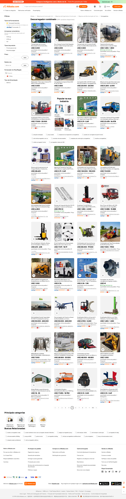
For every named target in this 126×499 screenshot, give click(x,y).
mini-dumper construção (98, 432)
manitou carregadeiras (100, 138)
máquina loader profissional (14, 440)
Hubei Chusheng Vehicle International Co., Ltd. (110, 214)
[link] (124, 482)
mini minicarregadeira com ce (40, 138)
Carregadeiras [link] (104, 16)
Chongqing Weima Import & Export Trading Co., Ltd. (64, 398)
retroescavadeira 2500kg (13, 436)
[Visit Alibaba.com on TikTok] (120, 472)
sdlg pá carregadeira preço (65, 432)
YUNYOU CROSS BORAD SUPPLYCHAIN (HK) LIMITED (64, 288)
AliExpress (38, 491)
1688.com (45, 491)
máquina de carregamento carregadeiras (69, 134)
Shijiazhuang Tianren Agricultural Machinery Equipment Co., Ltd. (87, 362)
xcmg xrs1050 (28, 436)
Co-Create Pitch (7, 455)
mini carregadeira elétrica (32, 440)
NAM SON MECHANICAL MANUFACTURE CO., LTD (41, 326)
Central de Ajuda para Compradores (86, 452)
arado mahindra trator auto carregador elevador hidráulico (39, 432)
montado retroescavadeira (59, 138)
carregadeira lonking (53, 436)
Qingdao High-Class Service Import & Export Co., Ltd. (64, 362)
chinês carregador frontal (39, 142)
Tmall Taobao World (54, 491)
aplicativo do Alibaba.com (90, 483)
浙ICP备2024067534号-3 (106, 496)
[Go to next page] (96, 407)
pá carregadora (89, 436)
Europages (88, 491)
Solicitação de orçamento (59, 455)
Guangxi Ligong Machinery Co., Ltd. (109, 290)
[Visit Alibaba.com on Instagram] (113, 472)
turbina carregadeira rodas (13, 432)
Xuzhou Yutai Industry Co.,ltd (107, 55)
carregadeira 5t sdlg (114, 432)
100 (93, 407)
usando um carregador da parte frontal (93, 134)
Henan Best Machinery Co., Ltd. (39, 216)
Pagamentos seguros (33, 452)
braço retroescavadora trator (105, 436)
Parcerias (103, 465)
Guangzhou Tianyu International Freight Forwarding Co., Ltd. (87, 126)
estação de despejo (38, 134)
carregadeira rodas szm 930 (57, 142)
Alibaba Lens (12, 483)
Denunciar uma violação (83, 470)
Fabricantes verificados (58, 452)
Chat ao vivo (80, 455)
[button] (77, 6)
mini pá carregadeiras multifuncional (72, 436)
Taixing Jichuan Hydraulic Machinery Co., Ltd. (87, 324)
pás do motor (39, 436)
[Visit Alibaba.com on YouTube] (116, 472)
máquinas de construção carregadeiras (80, 138)
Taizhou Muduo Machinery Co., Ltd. (40, 252)
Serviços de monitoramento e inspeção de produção (38, 465)
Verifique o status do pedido (108, 458)
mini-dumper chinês (82, 432)
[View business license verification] (78, 496)
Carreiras (5, 462)
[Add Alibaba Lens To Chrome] (30, 483)
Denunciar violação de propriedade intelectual (86, 465)
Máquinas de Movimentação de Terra (88, 16)
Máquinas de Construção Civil (45, 16)
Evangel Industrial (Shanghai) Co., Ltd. (87, 252)
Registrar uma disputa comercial (85, 458)
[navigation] (16, 212)
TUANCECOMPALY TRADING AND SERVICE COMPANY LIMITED (87, 91)
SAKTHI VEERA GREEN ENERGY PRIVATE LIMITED (41, 361)
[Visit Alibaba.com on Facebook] (102, 472)
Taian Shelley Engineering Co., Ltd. (40, 53)
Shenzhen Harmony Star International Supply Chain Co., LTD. (110, 400)
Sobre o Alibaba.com (9, 448)
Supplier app (55, 483)
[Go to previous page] (55, 407)
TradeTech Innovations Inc (61, 216)
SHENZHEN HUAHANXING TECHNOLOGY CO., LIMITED (64, 252)
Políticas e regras (32, 470)
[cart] (100, 6)
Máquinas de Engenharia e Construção (65, 16)
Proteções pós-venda (34, 462)
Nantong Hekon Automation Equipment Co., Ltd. (110, 91)
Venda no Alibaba (106, 452)
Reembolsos (80, 462)
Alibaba (32, 16)
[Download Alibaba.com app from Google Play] (117, 483)
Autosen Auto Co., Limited (107, 126)
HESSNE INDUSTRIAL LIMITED (39, 288)
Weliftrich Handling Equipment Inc (86, 214)
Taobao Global (70, 491)
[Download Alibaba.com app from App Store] (104, 483)
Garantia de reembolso (34, 455)
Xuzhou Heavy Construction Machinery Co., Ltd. (110, 176)
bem (25, 57)
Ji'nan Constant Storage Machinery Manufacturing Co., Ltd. (41, 178)
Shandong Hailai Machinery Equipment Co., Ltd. (110, 250)
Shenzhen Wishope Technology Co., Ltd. (87, 176)
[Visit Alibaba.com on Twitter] (109, 472)
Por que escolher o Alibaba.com (11, 452)
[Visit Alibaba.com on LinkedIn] (106, 472)
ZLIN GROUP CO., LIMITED (38, 126)
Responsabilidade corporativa (11, 458)
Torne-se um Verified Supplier (109, 462)
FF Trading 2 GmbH (36, 91)
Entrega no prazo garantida (35, 458)
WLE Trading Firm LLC (83, 398)
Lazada (63, 491)
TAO (76, 491)
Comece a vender (106, 455)
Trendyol (81, 491)
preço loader (51, 134)
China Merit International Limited (40, 398)
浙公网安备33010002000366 (91, 496)
